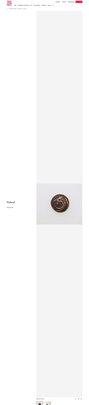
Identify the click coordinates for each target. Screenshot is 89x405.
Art (31, 5)
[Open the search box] (53, 5)
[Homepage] (9, 3)
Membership (71, 1)
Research (44, 5)
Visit (15, 5)
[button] (59, 204)
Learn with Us (36, 5)
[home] (7, 8)
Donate (64, 1)
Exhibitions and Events (23, 5)
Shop (49, 5)
